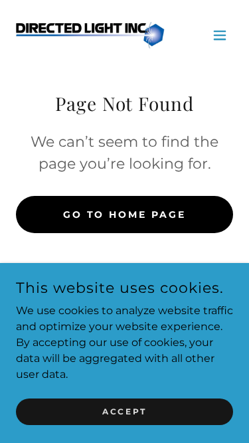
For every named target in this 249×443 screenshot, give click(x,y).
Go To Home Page (125, 215)
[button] (220, 35)
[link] (90, 35)
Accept (124, 411)
